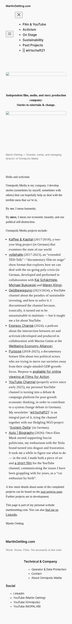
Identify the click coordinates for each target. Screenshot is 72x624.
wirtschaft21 (39, 412)
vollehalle (16, 255)
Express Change (21, 326)
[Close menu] (19, 15)
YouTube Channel (22, 382)
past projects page (51, 492)
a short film (23, 463)
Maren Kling (52, 285)
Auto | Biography (21, 433)
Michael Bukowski (22, 285)
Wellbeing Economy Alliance (30, 346)
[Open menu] (9, 34)
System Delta (20, 427)
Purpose (15, 351)
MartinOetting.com (18, 6)
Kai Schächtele (46, 280)
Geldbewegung (20, 290)
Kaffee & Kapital (21, 239)
